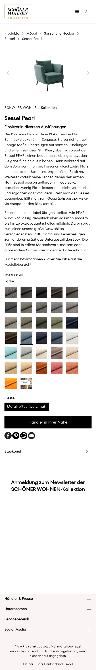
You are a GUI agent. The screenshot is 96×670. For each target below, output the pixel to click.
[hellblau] (11, 353)
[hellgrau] (72, 307)
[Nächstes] (88, 73)
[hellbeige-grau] (11, 368)
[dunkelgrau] (26, 292)
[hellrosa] (72, 368)
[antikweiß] (41, 353)
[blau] (56, 338)
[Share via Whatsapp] (23, 435)
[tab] (46, 451)
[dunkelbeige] (72, 292)
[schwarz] (41, 292)
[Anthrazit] (26, 307)
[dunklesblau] (41, 338)
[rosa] (56, 368)
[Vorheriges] (7, 73)
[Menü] (77, 11)
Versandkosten (20, 651)
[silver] (26, 353)
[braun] (41, 307)
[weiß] (72, 338)
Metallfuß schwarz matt (27, 406)
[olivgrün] (41, 322)
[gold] (11, 383)
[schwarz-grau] (11, 307)
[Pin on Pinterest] (15, 435)
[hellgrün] (26, 322)
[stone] (11, 292)
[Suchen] (87, 11)
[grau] (56, 307)
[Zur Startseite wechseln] (17, 11)
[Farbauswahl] (26, 383)
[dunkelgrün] (11, 338)
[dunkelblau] (72, 322)
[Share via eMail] (31, 435)
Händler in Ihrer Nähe (48, 422)
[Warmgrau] (56, 292)
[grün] (56, 322)
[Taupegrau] (11, 322)
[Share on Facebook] (8, 435)
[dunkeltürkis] (26, 338)
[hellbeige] (72, 353)
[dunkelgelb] (26, 368)
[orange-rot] (41, 368)
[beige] (56, 353)
